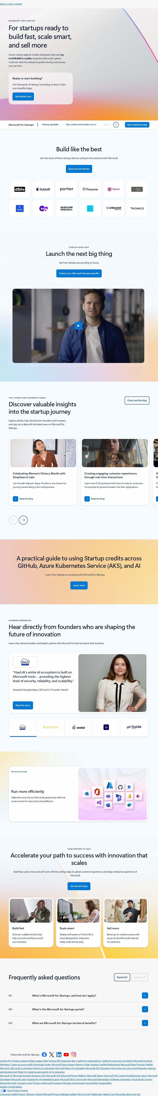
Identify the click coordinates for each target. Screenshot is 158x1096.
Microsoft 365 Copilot (114, 1075)
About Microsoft (8, 1083)
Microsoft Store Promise (133, 1064)
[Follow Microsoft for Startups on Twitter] (51, 1054)
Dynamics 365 (38, 1075)
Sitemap (30, 1094)
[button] (78, 325)
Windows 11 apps (8, 1064)
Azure (144, 1075)
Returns (79, 1064)
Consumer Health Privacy (12, 1094)
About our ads (133, 1094)
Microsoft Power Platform (73, 1075)
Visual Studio (137, 1079)
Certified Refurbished (109, 1064)
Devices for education (44, 1068)
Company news (24, 1083)
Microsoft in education (21, 1068)
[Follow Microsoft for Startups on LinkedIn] (58, 1054)
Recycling (121, 1094)
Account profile (25, 1064)
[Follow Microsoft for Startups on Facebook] (44, 1054)
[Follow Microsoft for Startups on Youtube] (66, 1054)
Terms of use (83, 1094)
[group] (43, 471)
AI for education (57, 1071)
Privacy (57, 1094)
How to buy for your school (124, 1068)
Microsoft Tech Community (73, 1079)
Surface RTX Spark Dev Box (62, 1060)
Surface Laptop (19, 1060)
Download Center (42, 1064)
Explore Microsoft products (139, 1060)
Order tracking (91, 1064)
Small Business (133, 1075)
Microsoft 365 (53, 1075)
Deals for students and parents (33, 1071)
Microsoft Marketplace (98, 1079)
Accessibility (92, 1083)
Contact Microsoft (43, 1094)
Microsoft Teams (95, 1075)
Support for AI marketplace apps (43, 1079)
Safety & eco (109, 1094)
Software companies (120, 1079)
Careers (148, 1079)
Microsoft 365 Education (98, 1068)
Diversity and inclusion (74, 1083)
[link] (50, 125)
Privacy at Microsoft (42, 1083)
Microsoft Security (22, 1075)
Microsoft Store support (63, 1064)
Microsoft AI (6, 1075)
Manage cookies (69, 1094)
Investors (57, 1083)
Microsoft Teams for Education (70, 1068)
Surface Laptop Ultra (38, 1060)
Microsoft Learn (19, 1079)
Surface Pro (6, 1060)
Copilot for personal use (113, 1060)
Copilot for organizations (88, 1060)
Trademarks (96, 1094)
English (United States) (11, 1086)
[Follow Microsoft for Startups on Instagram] (73, 1054)
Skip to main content (11, 3)
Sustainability (105, 1083)
